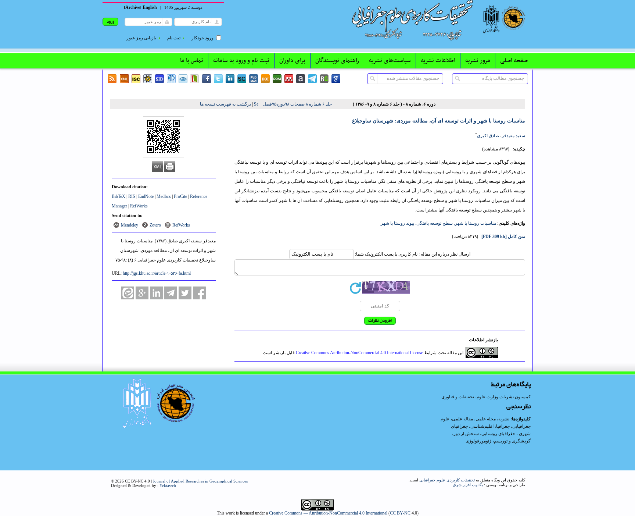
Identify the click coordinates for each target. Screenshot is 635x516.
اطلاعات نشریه (438, 61)
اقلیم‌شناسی (482, 426)
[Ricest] (147, 78)
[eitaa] (127, 293)
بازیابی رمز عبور (141, 37)
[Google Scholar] (335, 78)
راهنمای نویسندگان (337, 61)
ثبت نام (173, 37)
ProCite (180, 196)
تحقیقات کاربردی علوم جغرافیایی (447, 480)
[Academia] (300, 78)
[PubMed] (253, 78)
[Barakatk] (171, 78)
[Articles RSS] (112, 78)
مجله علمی (486, 418)
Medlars (164, 196)
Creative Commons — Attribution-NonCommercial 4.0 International (328, 513)
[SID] (159, 78)
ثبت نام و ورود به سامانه (241, 61)
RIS (131, 196)
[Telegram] (312, 78)
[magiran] (194, 78)
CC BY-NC (400, 513)
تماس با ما (191, 61)
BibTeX (118, 196)
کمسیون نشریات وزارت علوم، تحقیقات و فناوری (486, 396)
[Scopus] (241, 78)
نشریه (503, 418)
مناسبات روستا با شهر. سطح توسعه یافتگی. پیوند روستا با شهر (438, 223)
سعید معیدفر (513, 135)
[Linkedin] (230, 78)
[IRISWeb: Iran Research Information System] (183, 78)
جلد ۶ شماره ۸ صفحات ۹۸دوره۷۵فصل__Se (293, 104)
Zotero (155, 225)
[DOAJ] (277, 78)
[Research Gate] (324, 78)
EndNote (146, 196)
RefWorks (139, 206)
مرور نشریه (477, 61)
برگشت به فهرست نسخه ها (225, 104)
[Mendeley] (288, 78)
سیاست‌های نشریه (390, 61)
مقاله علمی (462, 418)
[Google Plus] (142, 293)
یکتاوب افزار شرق (468, 485)
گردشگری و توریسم (512, 441)
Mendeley (129, 225)
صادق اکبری (488, 135)
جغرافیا (503, 426)
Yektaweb (167, 485)
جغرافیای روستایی (498, 433)
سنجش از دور (466, 433)
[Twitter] (218, 78)
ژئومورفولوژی (479, 441)
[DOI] (265, 78)
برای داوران (292, 61)
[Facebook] (206, 78)
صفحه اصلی (514, 61)
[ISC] (136, 78)
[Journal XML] (124, 78)
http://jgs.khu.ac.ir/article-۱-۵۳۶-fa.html (157, 273)
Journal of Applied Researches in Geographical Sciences (200, 481)
